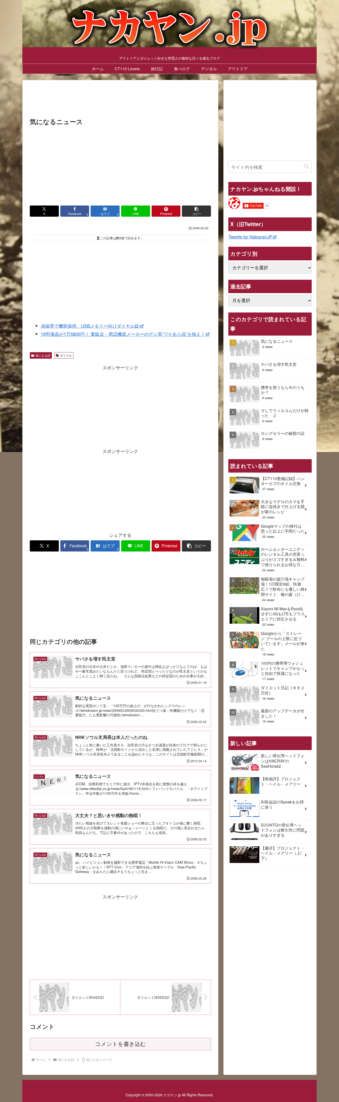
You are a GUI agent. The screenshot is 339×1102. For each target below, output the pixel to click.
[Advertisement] (120, 100)
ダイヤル (66, 355)
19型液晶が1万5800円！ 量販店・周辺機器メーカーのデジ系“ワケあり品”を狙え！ (123, 334)
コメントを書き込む (120, 1044)
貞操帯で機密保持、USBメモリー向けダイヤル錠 (90, 325)
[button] (196, 211)
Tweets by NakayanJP (250, 236)
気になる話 (42, 355)
